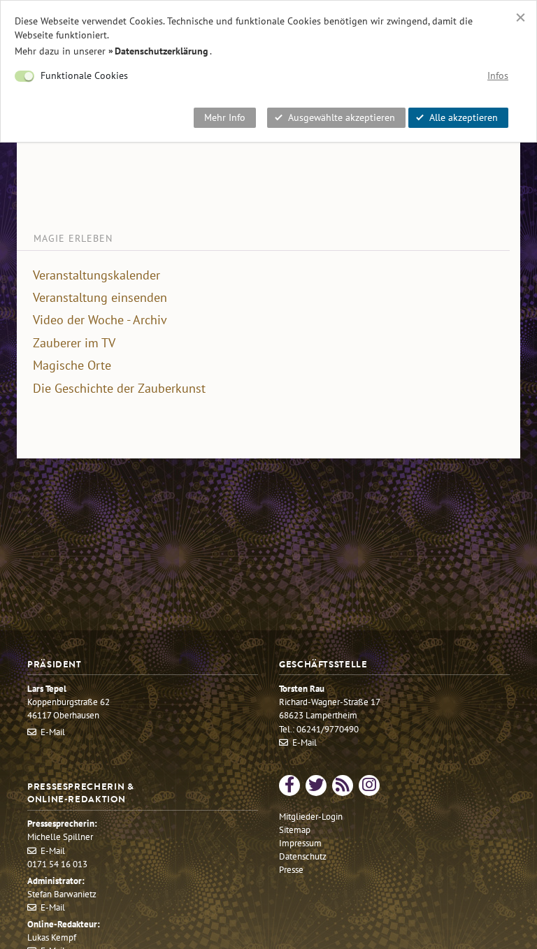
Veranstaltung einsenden (100, 297)
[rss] (342, 785)
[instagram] (369, 785)
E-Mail (53, 732)
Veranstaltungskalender (96, 275)
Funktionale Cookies (84, 75)
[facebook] (289, 785)
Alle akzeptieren (463, 117)
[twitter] (316, 785)
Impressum (300, 843)
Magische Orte (72, 365)
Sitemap (294, 830)
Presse (291, 870)
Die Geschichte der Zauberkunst (119, 388)
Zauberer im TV (74, 343)
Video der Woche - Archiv (100, 320)
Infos (497, 75)
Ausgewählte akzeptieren (341, 117)
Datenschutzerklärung (161, 51)
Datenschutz (303, 856)
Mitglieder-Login (311, 817)
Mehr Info (224, 117)
